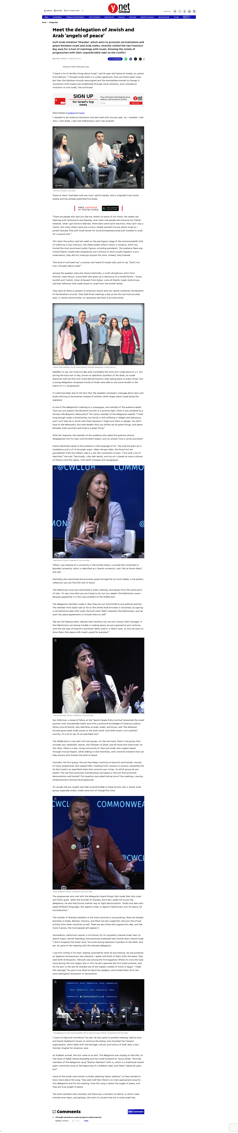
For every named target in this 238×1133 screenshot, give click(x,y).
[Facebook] (130, 58)
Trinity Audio (75, 67)
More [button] (186, 17)
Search (166, 11)
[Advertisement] (219, 37)
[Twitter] (135, 58)
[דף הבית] (119, 13)
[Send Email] (140, 58)
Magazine (53, 22)
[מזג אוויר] (65, 11)
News (44, 22)
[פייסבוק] (184, 11)
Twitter (81, 113)
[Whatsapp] (125, 58)
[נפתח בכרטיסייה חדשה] (175, 11)
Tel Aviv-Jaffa (74, 11)
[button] (82, 10)
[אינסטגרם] (189, 11)
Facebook (71, 113)
